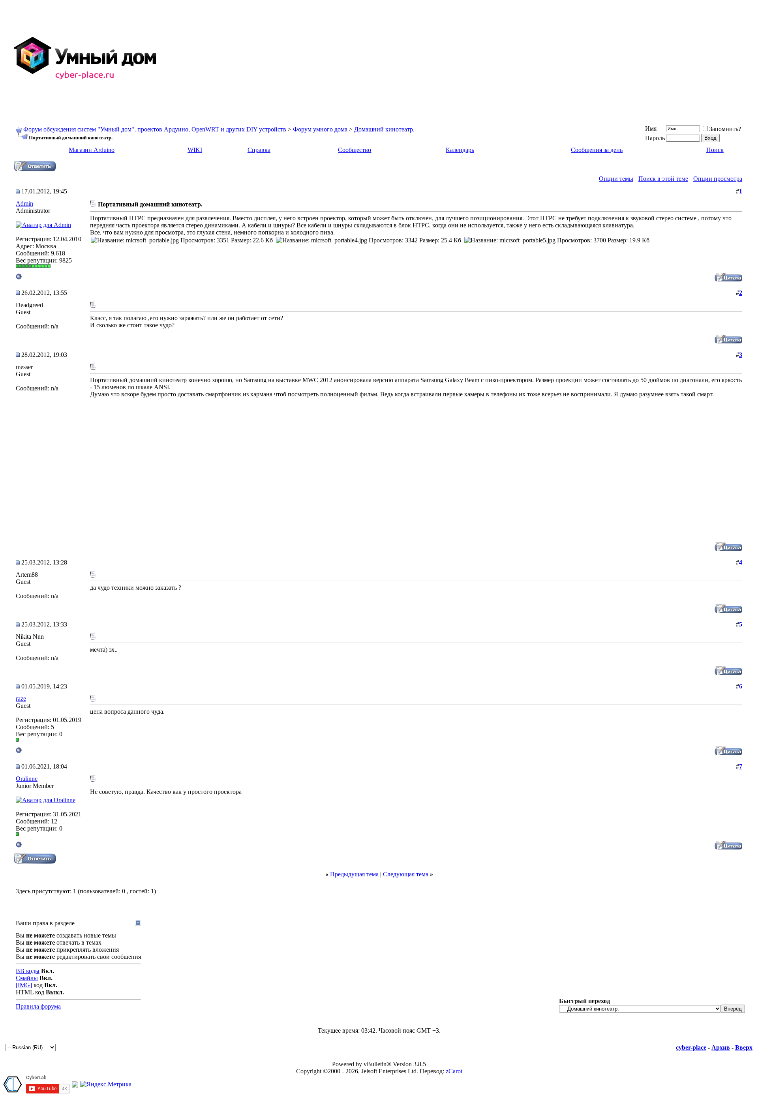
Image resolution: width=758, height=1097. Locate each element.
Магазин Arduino (91, 149)
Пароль (655, 138)
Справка (259, 149)
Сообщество (354, 149)
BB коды (27, 971)
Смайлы (27, 978)
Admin (24, 203)
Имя (651, 128)
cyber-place (691, 1047)
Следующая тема (405, 874)
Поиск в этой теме (663, 178)
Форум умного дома (320, 129)
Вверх (743, 1047)
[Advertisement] (518, 58)
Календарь (460, 149)
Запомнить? (725, 129)
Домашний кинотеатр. (384, 129)
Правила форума (38, 1006)
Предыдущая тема (354, 874)
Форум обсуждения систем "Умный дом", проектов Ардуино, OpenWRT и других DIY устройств (154, 129)
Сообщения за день (597, 149)
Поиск (715, 149)
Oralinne (27, 778)
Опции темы (616, 178)
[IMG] (24, 985)
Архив (720, 1047)
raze (21, 698)
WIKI (195, 149)
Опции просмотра (717, 178)
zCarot (454, 1071)
